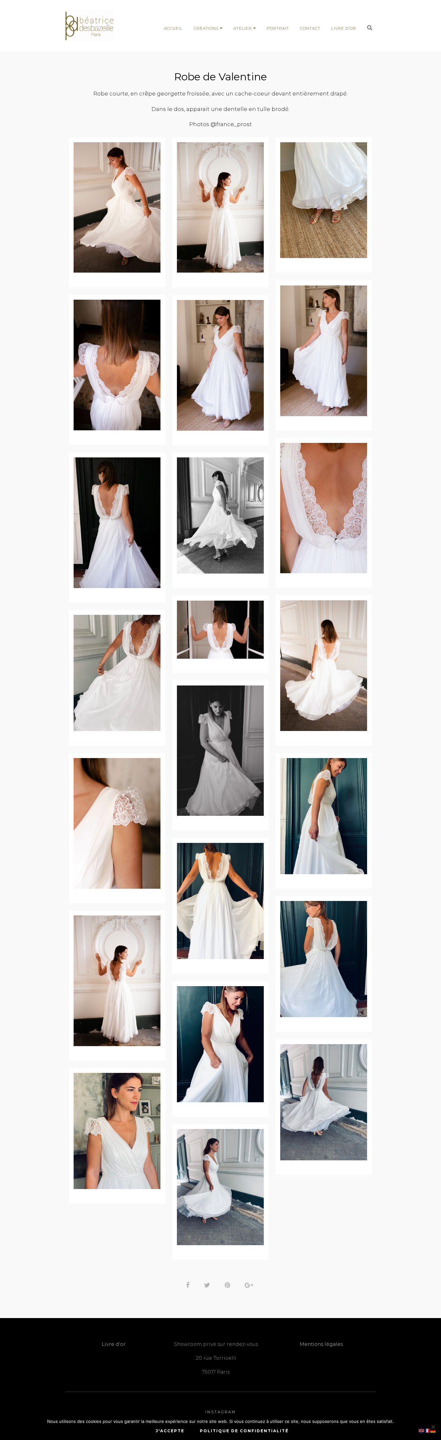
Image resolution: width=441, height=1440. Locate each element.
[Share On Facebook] (189, 1284)
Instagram (220, 1412)
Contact (310, 28)
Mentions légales (321, 1344)
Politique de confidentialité (244, 1430)
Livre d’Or (343, 28)
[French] (427, 1430)
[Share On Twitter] (208, 1284)
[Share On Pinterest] (228, 1284)
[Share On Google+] (250, 1284)
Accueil (173, 28)
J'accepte (170, 1430)
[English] (422, 1430)
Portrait (278, 28)
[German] (433, 1430)
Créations (206, 28)
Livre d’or (114, 1344)
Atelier (242, 28)
